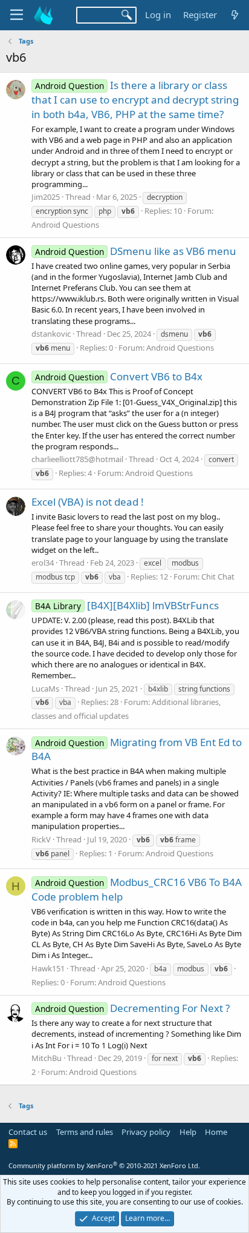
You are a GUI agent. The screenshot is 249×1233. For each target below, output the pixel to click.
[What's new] (235, 15)
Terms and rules (84, 1131)
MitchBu (46, 1058)
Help (187, 1131)
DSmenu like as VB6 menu (135, 251)
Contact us (27, 1131)
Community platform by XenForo (104, 1165)
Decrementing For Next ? (132, 1008)
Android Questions (65, 224)
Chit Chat (217, 576)
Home (216, 1131)
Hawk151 (48, 968)
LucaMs (45, 688)
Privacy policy (145, 1131)
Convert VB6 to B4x (118, 376)
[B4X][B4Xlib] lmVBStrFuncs (127, 605)
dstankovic (51, 333)
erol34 (42, 562)
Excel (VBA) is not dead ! (87, 502)
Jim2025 (45, 196)
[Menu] (16, 15)
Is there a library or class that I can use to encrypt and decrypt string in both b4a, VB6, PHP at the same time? (135, 99)
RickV (41, 839)
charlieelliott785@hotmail (77, 459)
